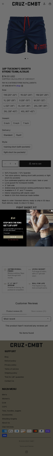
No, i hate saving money (13, 239)
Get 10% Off (13, 236)
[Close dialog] (52, 211)
